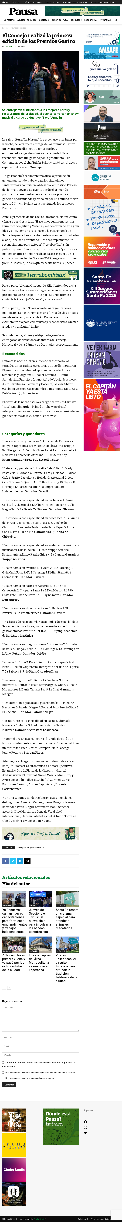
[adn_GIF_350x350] (102, 234)
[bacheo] (102, 265)
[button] (116, 20)
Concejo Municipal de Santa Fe (30, 847)
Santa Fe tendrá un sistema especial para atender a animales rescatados (67, 919)
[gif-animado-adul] (102, 154)
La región (34, 951)
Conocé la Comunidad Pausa (102, 2)
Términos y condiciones (101, 1219)
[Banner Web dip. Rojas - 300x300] (102, 139)
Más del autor (16, 884)
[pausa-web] (102, 197)
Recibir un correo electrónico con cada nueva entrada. (30, 1078)
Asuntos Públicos (26, 20)
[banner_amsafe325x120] (102, 57)
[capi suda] (102, 450)
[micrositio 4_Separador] (40, 128)
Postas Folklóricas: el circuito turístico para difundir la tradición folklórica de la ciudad (66, 968)
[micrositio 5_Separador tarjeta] (40, 833)
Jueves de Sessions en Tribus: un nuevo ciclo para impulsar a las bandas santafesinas (40, 921)
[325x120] (102, 43)
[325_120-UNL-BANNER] (102, 183)
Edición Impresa (52, 2)
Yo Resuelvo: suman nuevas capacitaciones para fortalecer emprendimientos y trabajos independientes (14, 921)
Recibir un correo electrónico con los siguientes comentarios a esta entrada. (40, 1072)
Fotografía (90, 20)
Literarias (105, 20)
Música (33, 906)
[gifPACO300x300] (102, 302)
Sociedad (44, 20)
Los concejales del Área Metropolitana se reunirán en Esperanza (40, 962)
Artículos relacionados (26, 877)
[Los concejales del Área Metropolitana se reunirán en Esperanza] (40, 945)
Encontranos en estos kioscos (74, 2)
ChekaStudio (39, 1219)
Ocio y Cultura (60, 20)
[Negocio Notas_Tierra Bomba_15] (40, 275)
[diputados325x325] (102, 339)
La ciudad (7, 906)
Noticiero (9, 20)
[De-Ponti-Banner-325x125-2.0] (102, 102)
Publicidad (83, 1219)
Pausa (5, 28)
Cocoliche (76, 20)
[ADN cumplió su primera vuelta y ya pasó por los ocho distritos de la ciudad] (14, 945)
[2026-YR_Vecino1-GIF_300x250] (102, 88)
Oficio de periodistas (33, 2)
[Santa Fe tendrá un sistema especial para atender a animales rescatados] (67, 899)
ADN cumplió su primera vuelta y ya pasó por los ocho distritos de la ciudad (13, 962)
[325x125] (102, 168)
